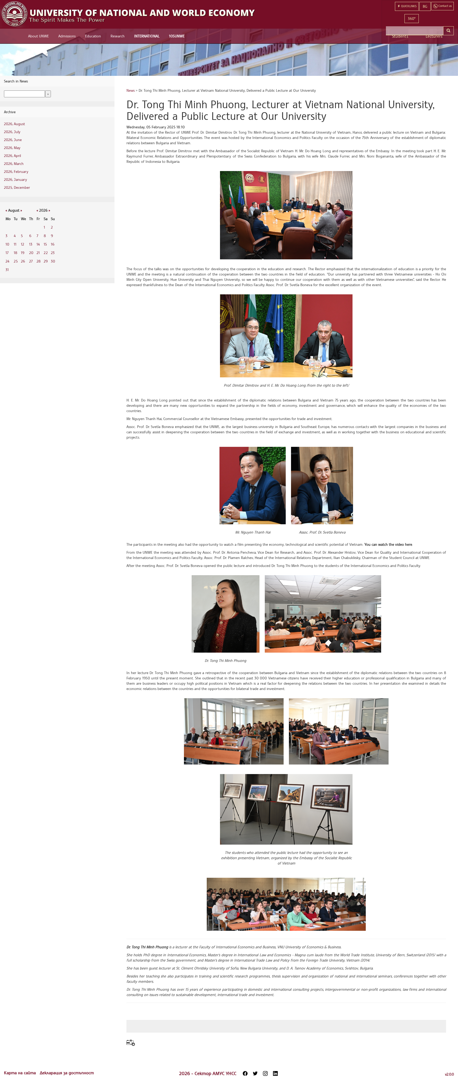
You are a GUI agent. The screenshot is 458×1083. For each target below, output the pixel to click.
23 (53, 252)
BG (425, 6)
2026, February (16, 171)
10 (7, 244)
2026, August (14, 123)
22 (46, 252)
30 (53, 261)
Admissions (67, 36)
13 (30, 244)
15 (45, 244)
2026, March (14, 163)
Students (400, 36)
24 (7, 261)
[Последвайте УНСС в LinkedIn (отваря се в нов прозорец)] (275, 1073)
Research (118, 36)
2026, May (12, 147)
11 (15, 244)
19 (22, 252)
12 (22, 244)
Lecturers (434, 36)
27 (31, 261)
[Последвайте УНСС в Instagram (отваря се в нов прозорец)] (265, 1073)
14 (38, 244)
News (130, 90)
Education (93, 36)
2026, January (15, 179)
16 (52, 244)
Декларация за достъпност (67, 1072)
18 (15, 252)
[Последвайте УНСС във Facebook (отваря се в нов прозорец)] (245, 1073)
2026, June (13, 139)
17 (7, 252)
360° (411, 18)
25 (16, 261)
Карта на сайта (20, 1072)
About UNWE (38, 36)
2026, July (12, 131)
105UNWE (176, 36)
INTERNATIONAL (147, 36)
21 (38, 252)
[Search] (448, 30)
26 (23, 261)
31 (7, 269)
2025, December (17, 187)
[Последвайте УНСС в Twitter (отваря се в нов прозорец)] (255, 1073)
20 (31, 252)
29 (46, 261)
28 (39, 261)
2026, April (12, 155)
